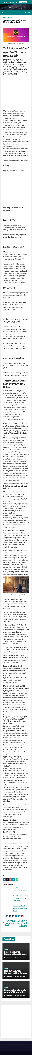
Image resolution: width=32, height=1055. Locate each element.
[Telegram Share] (13, 879)
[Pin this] (10, 879)
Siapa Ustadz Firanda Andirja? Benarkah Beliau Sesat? (20, 908)
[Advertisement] (16, 93)
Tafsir (10, 17)
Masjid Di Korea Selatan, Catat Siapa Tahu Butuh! (14, 954)
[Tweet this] (7, 879)
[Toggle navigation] (29, 12)
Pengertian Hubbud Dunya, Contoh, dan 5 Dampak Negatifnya (21, 924)
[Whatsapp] (17, 879)
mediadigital (20, 957)
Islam (5, 17)
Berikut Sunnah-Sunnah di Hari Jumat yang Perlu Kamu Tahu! (20, 898)
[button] (22, 12)
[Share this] (4, 879)
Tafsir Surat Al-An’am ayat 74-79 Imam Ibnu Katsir (10, 923)
